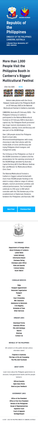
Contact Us (19, 336)
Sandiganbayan (19, 414)
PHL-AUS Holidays (19, 328)
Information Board (19, 258)
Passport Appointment (19, 288)
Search (19, 331)
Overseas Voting (19, 260)
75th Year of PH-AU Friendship (19, 357)
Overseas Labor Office (19, 263)
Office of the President (19, 398)
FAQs (19, 285)
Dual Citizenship (19, 298)
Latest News (19, 253)
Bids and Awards (19, 265)
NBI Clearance (19, 301)
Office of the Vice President (19, 401)
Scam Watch (19, 271)
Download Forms (19, 323)
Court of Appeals (19, 411)
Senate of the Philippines (19, 404)
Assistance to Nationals (19, 303)
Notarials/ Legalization (19, 290)
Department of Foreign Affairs (19, 248)
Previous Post (25, 209)
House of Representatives (19, 406)
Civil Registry (19, 306)
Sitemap (19, 333)
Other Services (19, 311)
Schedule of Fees (19, 308)
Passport (19, 293)
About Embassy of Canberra (19, 250)
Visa (19, 295)
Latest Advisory (19, 255)
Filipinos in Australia (19, 355)
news (21, 87)
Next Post (10, 209)
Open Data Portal (19, 384)
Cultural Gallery (19, 268)
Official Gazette (19, 381)
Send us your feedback (19, 386)
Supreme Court (19, 409)
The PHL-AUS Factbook (19, 360)
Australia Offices (19, 326)
